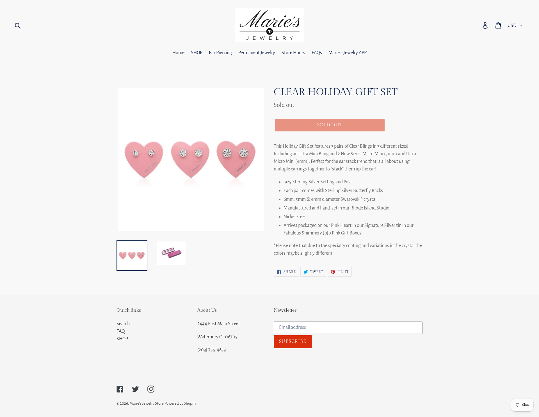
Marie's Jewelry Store (146, 403)
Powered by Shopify (181, 403)
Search (123, 323)
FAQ (121, 331)
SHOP (122, 338)
